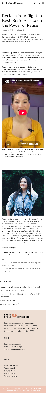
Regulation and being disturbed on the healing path (20, 287)
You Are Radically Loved (20, 224)
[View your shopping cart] (35, 3)
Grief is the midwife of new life (12, 290)
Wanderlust (31, 255)
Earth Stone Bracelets (13, 2)
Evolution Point (34, 391)
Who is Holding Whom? (9, 304)
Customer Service (11, 365)
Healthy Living (10, 260)
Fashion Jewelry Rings (13, 346)
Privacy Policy (9, 373)
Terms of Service (10, 376)
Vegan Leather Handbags (14, 349)
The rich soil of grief (7, 300)
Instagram (12, 248)
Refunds (29, 388)
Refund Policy (9, 371)
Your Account (9, 368)
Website (5, 248)
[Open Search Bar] (39, 3)
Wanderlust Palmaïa (24, 35)
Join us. (27, 42)
